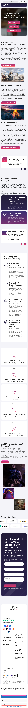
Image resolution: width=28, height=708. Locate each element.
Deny (3, 700)
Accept (3, 696)
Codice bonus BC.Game (18, 660)
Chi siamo (5, 636)
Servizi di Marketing (7, 102)
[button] (26, 686)
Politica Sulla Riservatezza (17, 706)
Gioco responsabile (7, 637)
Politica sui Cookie (9, 706)
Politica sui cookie (7, 644)
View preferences (5, 704)
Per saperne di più (7, 65)
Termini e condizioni (7, 640)
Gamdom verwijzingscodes (18, 652)
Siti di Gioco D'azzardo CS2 (16, 158)
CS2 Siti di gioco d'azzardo (9, 147)
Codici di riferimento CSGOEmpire (19, 650)
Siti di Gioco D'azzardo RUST (16, 231)
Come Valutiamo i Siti (8, 638)
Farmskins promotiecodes (18, 655)
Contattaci (5, 645)
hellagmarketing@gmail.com (9, 672)
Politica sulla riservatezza (6, 642)
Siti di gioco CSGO (19, 637)
